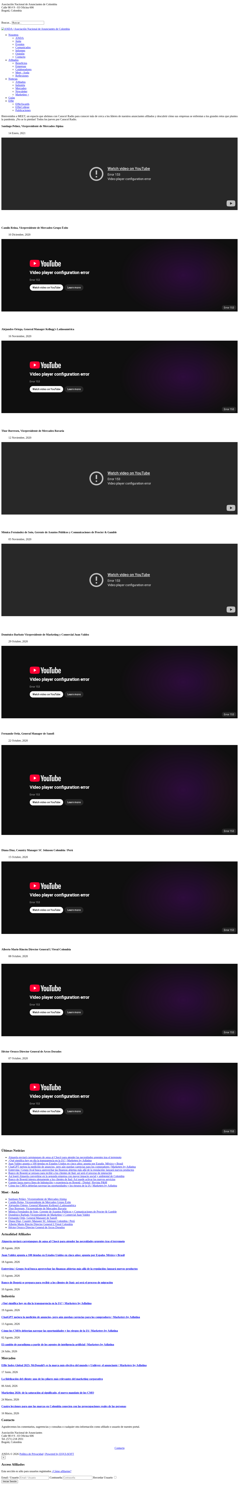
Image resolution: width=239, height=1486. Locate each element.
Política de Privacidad (31, 1453)
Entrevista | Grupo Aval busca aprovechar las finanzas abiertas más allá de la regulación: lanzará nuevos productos (71, 1169)
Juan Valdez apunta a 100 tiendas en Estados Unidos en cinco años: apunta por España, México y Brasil (65, 1163)
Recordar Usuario (103, 1477)
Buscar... (6, 22)
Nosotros (13, 34)
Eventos (19, 44)
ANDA (19, 37)
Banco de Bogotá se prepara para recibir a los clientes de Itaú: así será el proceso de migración (60, 1173)
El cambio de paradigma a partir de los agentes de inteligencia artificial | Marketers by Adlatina (57, 1344)
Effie (11, 100)
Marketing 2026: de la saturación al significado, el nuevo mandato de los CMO (47, 1392)
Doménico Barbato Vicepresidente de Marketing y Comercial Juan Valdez (49, 1214)
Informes (20, 50)
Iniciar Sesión (10, 1481)
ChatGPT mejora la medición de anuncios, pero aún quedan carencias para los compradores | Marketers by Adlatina (72, 1166)
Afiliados (13, 59)
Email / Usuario (10, 1477)
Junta (18, 41)
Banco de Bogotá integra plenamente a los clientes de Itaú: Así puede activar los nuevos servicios (61, 1179)
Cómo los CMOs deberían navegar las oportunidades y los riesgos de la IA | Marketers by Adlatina (62, 1185)
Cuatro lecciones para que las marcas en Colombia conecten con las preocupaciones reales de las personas (63, 1406)
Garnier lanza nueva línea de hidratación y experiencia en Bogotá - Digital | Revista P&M (57, 1182)
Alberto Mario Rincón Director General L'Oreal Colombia (40, 1224)
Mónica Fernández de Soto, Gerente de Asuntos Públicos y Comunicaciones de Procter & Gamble (62, 1211)
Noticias (12, 78)
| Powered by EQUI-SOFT (59, 1453)
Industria (20, 85)
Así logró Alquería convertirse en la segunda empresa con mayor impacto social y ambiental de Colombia (66, 1176)
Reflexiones (22, 75)
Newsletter (21, 91)
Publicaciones (23, 110)
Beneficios (21, 63)
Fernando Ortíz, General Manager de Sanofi (32, 1217)
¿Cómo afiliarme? (61, 1471)
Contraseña (56, 1477)
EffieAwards (22, 103)
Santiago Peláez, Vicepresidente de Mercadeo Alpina (37, 1199)
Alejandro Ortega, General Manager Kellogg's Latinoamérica (42, 1205)
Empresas (20, 66)
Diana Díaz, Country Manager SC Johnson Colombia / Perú (41, 1221)
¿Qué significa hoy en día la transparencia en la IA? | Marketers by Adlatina (50, 1160)
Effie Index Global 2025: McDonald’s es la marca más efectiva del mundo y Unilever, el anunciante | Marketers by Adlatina (74, 1365)
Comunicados (23, 47)
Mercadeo (20, 88)
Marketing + (22, 94)
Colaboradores (23, 69)
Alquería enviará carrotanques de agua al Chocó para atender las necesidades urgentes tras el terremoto (64, 1157)
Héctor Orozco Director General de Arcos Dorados (36, 1227)
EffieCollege (22, 107)
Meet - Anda (22, 72)
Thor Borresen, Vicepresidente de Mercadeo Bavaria (37, 1208)
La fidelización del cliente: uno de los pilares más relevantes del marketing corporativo (52, 1378)
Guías (11, 97)
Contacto (20, 56)
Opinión (19, 53)
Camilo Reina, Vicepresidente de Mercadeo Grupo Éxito (39, 1202)
